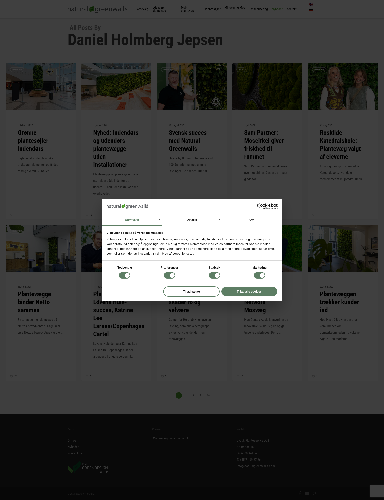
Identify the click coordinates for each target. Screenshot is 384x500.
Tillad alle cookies (249, 291)
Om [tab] (251, 219)
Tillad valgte (191, 291)
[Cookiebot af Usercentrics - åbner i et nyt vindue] (260, 206)
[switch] (169, 275)
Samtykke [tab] (132, 219)
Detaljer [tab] (192, 219)
